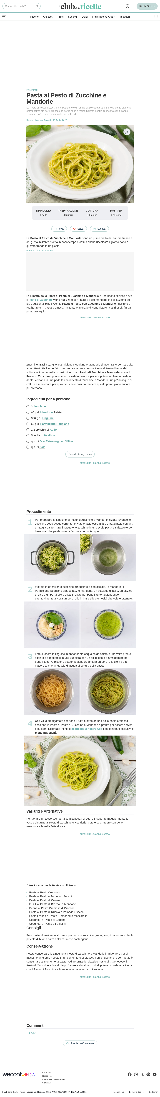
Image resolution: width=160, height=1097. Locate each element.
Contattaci (46, 1083)
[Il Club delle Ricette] (80, 6)
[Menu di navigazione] (4, 16)
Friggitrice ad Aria (102, 16)
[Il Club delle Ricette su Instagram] (136, 1075)
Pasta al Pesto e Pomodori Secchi (50, 896)
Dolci (85, 16)
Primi (61, 16)
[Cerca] (37, 6)
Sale (42, 447)
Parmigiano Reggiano (54, 423)
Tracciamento (118, 1092)
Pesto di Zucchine (40, 299)
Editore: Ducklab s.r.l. (36, 1092)
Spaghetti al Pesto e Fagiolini (47, 923)
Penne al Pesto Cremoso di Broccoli (51, 908)
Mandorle (46, 412)
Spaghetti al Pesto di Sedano (47, 919)
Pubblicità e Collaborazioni (53, 1079)
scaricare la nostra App (86, 728)
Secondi (72, 16)
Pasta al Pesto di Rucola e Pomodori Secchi (56, 912)
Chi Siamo (46, 1072)
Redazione (47, 1076)
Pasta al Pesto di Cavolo (44, 900)
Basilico (49, 435)
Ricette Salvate (147, 6)
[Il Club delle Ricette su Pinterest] (148, 1075)
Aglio (53, 429)
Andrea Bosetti (43, 120)
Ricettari (125, 16)
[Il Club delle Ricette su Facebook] (130, 1075)
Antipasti (48, 16)
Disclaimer (153, 1092)
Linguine (48, 418)
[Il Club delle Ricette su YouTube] (155, 1075)
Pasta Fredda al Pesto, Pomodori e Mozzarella (58, 916)
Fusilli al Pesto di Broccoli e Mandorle (52, 904)
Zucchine (39, 406)
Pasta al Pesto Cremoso (44, 892)
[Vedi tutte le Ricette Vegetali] (127, 132)
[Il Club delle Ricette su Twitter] (142, 1075)
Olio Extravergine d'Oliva (56, 441)
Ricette (34, 16)
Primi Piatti (32, 90)
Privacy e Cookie (136, 1092)
